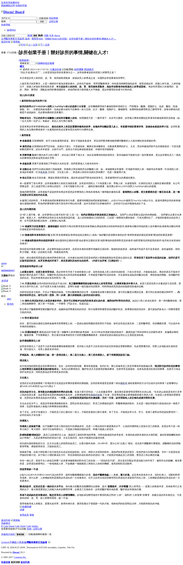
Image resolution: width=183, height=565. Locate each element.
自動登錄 (43, 18)
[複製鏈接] (24, 60)
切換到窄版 (21, 5)
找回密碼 (53, 18)
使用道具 (24, 515)
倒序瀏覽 (78, 69)
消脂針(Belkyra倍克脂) (56, 39)
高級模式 (5, 523)
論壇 (11, 30)
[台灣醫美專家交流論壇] (12, 12)
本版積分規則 (8, 534)
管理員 (4, 281)
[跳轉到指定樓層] (45, 63)
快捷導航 (5, 24)
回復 (22, 509)
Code (28, 526)
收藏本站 (14, 2)
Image (12, 526)
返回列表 (5, 42)
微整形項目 (37, 39)
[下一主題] (44, 45)
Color (5, 526)
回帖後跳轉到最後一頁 (40, 534)
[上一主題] (32, 45)
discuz (57, 35)
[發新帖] (15, 42)
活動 (46, 35)
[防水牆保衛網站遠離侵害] (49, 542)
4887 (12, 270)
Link (17, 526)
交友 (51, 35)
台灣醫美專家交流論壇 (12, 39)
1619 (3, 270)
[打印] (22, 45)
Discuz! (16, 552)
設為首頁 (5, 2)
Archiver (5, 542)
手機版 (13, 542)
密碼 (3, 21)
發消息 (10, 304)
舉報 (31, 515)
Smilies (35, 526)
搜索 (30, 35)
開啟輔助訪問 (8, 5)
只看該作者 (55, 69)
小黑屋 (20, 542)
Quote (23, 526)
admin (4, 263)
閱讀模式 (89, 69)
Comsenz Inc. (20, 557)
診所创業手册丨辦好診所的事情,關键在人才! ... (92, 39)
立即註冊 (53, 21)
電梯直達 (24, 63)
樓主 (22, 66)
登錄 (29, 529)
